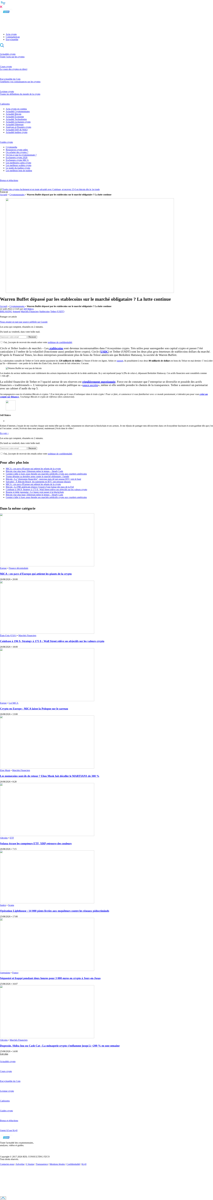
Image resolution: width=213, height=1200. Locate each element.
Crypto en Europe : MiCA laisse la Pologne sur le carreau (34, 708)
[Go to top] (3, 1198)
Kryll (84, 1164)
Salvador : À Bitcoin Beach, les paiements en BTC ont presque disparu (38, 481)
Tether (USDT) (57, 311)
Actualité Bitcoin (13, 114)
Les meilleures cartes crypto (18, 162)
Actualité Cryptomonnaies (18, 111)
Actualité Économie (15, 116)
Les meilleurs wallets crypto (18, 165)
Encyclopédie (12, 39)
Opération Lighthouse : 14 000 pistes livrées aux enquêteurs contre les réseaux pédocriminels (54, 910)
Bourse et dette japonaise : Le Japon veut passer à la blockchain (35, 492)
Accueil (3, 194)
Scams (11, 905)
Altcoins (4, 838)
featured (16, 311)
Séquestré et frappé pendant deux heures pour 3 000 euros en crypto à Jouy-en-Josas (50, 978)
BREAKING (6, 311)
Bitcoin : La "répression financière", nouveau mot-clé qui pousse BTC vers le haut (43, 479)
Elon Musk (5, 770)
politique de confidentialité (60, 342)
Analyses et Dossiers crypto (18, 127)
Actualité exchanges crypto (18, 122)
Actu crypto (11, 34)
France (15, 972)
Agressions (5, 972)
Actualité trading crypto (16, 132)
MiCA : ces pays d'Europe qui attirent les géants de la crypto (33, 468)
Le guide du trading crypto (18, 168)
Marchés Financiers (30, 311)
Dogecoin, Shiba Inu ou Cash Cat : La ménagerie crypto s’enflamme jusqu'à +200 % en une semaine (60, 1045)
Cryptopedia (11, 147)
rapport (120, 360)
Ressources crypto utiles (17, 149)
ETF (12, 838)
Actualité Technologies (16, 119)
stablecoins (56, 348)
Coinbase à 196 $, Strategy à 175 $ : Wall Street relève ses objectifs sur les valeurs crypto (46, 489)
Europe (3, 568)
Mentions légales (57, 1164)
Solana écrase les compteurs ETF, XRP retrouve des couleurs (36, 843)
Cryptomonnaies (16, 194)
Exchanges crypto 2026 (16, 157)
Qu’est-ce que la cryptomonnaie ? (21, 155)
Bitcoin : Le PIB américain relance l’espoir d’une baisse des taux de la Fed (40, 487)
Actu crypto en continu (16, 109)
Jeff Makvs (28, 309)
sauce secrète (90, 385)
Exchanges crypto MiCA (17, 160)
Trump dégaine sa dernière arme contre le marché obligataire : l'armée (37, 476)
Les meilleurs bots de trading (19, 170)
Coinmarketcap (13, 37)
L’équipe (30, 1164)
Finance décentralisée (18, 568)
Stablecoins (44, 311)
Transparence (42, 1164)
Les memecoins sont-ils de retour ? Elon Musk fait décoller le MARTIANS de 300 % (49, 776)
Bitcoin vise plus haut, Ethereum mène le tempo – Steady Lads (34, 471)
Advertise (20, 1164)
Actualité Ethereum (14, 124)
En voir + (4, 433)
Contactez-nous (7, 1164)
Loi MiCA (13, 703)
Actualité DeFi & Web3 (17, 129)
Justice (3, 905)
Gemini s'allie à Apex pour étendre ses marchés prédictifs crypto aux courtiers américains (46, 474)
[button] (106, 4)
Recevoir (32, 337)
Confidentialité (73, 1164)
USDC (104, 351)
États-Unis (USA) (8, 635)
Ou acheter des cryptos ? (17, 152)
